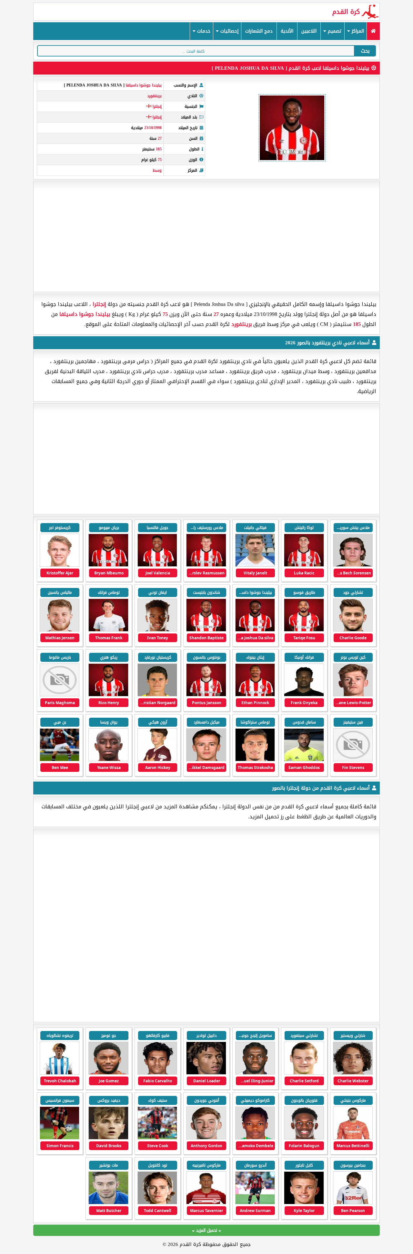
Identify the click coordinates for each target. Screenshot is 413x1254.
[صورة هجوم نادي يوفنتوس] (255, 1073)
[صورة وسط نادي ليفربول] (157, 1073)
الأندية (287, 31)
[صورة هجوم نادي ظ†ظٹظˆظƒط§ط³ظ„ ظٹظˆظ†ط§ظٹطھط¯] (206, 1138)
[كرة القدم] (373, 31)
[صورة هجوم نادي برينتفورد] (108, 565)
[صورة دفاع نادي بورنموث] (157, 1138)
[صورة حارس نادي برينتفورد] (255, 759)
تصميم (334, 31)
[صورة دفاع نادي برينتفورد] (353, 565)
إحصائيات (228, 31)
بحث (365, 51)
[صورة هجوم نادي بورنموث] (108, 1138)
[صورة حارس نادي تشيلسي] (353, 1138)
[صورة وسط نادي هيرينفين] (353, 1073)
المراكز (357, 31)
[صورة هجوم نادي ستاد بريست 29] (255, 1138)
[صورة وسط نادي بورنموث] (353, 1202)
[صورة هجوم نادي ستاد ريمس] (304, 1138)
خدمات (203, 31)
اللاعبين (309, 31)
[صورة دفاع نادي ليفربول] (108, 1073)
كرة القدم (346, 11)
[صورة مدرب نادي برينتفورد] (108, 630)
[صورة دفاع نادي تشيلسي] (59, 1073)
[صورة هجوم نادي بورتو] (206, 1073)
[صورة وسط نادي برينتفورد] (255, 565)
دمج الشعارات (259, 31)
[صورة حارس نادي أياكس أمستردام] (304, 1073)
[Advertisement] (206, 236)
